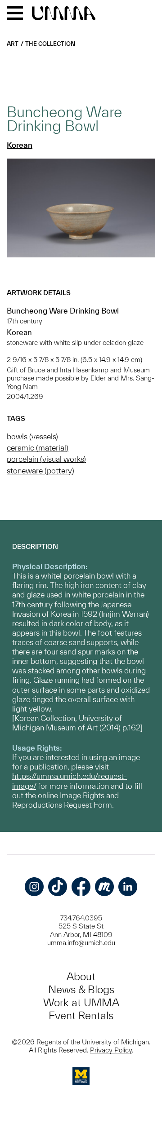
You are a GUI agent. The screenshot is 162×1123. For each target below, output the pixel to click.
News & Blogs (81, 989)
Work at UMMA (81, 1002)
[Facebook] (81, 886)
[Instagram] (34, 886)
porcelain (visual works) (46, 459)
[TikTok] (57, 886)
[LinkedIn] (127, 886)
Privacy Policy (111, 1050)
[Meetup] (104, 886)
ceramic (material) (37, 447)
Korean (19, 145)
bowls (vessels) (32, 436)
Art (12, 43)
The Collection (50, 43)
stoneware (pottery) (40, 470)
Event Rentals (81, 1015)
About (81, 976)
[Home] (63, 14)
